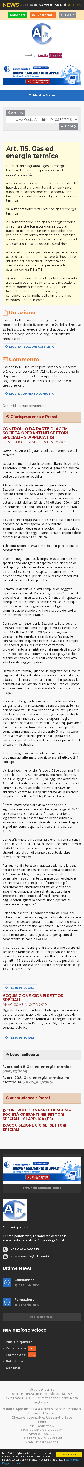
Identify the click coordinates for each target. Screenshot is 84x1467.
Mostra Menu (44, 95)
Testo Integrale (21, 988)
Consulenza (24, 1280)
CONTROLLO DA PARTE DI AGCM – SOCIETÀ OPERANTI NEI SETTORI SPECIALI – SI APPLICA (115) (37, 1114)
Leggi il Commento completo (31, 393)
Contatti (13, 1368)
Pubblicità (14, 1361)
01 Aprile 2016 (29, 1285)
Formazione (24, 1300)
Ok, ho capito (69, 1454)
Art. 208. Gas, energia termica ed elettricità (36, 1080)
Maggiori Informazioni (13, 1463)
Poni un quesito (19, 1342)
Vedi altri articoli (42, 1317)
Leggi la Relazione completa (30, 346)
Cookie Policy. (73, 1459)
